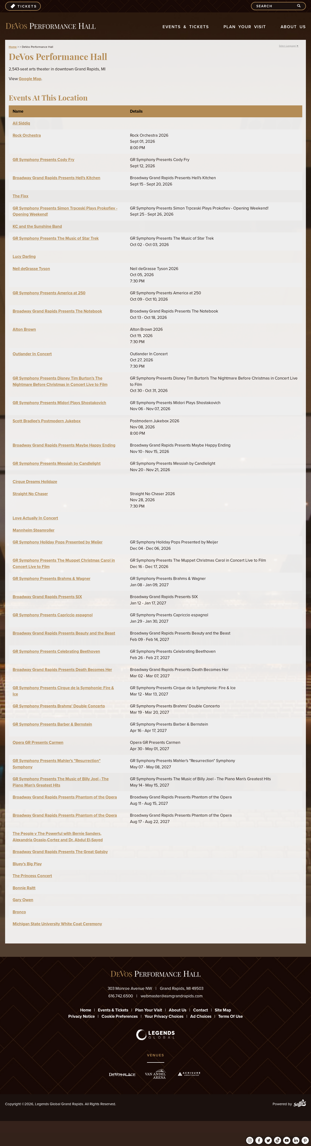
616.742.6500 (120, 996)
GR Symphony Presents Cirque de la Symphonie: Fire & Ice (63, 691)
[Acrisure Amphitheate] (189, 1074)
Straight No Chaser (30, 494)
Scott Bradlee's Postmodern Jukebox (47, 421)
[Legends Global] (155, 1035)
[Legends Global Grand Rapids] (50, 26)
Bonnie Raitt (24, 888)
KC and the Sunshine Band (37, 226)
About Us (293, 27)
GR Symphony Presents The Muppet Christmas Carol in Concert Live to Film (64, 563)
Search (300, 6)
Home (13, 47)
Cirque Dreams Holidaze (35, 482)
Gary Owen (23, 900)
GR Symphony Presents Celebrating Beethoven (56, 651)
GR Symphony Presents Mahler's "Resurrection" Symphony (57, 764)
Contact (200, 1010)
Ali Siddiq (21, 123)
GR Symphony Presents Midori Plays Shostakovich (59, 403)
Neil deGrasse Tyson (31, 269)
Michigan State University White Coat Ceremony (57, 924)
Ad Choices (200, 1016)
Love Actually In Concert (35, 518)
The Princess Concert (32, 876)
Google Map (30, 79)
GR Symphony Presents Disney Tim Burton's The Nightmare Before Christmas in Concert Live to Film (60, 381)
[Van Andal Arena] (155, 1074)
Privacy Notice (81, 1016)
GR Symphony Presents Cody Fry (43, 160)
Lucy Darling (24, 257)
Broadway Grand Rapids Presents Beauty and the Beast (64, 633)
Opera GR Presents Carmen (38, 742)
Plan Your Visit (245, 27)
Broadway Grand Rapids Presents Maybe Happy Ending (64, 445)
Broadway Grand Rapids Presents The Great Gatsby (60, 852)
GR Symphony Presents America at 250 (49, 293)
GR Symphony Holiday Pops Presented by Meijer (58, 542)
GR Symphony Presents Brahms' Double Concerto (59, 706)
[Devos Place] (122, 1074)
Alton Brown (24, 329)
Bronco (19, 912)
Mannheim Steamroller (33, 530)
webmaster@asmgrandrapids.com (172, 996)
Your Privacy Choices (164, 1016)
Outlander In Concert (32, 354)
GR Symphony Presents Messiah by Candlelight (57, 463)
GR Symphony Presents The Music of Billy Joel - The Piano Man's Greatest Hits (61, 782)
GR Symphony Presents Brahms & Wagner (51, 579)
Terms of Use (230, 1016)
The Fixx (20, 196)
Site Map (223, 1010)
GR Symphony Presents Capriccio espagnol (53, 615)
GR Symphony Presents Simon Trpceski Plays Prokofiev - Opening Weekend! (65, 211)
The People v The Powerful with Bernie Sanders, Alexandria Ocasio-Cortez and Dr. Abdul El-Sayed (58, 837)
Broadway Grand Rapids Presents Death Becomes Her (62, 670)
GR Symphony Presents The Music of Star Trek (56, 238)
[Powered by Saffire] (300, 1104)
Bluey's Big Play (27, 864)
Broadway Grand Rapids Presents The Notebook (57, 311)
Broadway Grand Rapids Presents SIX (47, 597)
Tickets (27, 6)
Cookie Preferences (120, 1016)
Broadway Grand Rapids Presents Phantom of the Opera (65, 797)
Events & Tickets (186, 27)
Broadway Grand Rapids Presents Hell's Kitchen (56, 178)
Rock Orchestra (27, 135)
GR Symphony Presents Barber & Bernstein (52, 724)
